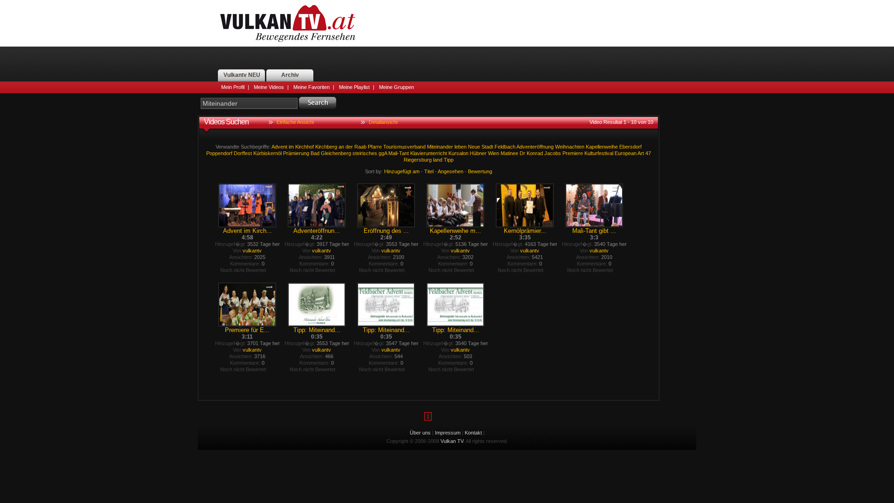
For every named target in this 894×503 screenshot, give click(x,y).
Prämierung (296, 153)
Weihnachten (569, 147)
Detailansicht (383, 122)
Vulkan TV (288, 23)
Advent (279, 147)
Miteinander (440, 147)
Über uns (420, 432)
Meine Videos (269, 87)
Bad (315, 153)
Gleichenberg (336, 153)
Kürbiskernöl (267, 153)
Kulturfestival (598, 153)
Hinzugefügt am (402, 171)
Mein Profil (232, 87)
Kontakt (473, 432)
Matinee (509, 153)
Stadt (487, 147)
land (437, 160)
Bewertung (480, 171)
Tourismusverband (404, 147)
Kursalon (458, 153)
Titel (428, 171)
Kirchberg (326, 147)
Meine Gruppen (396, 87)
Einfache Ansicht (295, 122)
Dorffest (243, 153)
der (349, 147)
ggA (383, 153)
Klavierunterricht (428, 153)
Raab (360, 147)
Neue (474, 147)
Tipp (449, 160)
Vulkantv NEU (242, 75)
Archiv (290, 75)
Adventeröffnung (535, 147)
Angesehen (450, 171)
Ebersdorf (630, 147)
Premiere (572, 153)
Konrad (535, 153)
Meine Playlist (354, 87)
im (291, 147)
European (626, 153)
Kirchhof (304, 147)
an (341, 147)
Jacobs (552, 153)
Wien (493, 153)
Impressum (448, 432)
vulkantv (252, 250)
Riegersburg (418, 160)
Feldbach (504, 147)
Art (640, 153)
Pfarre (375, 147)
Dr (522, 153)
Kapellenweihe (602, 147)
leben (460, 147)
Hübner (478, 153)
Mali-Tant (398, 153)
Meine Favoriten (311, 87)
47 (648, 153)
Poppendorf (219, 153)
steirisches (364, 153)
